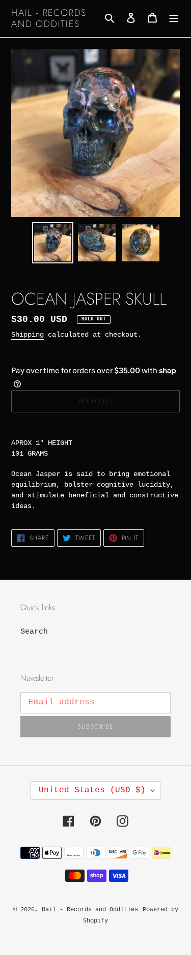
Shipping (27, 335)
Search (34, 632)
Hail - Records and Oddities (49, 18)
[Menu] (173, 18)
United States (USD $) (92, 790)
